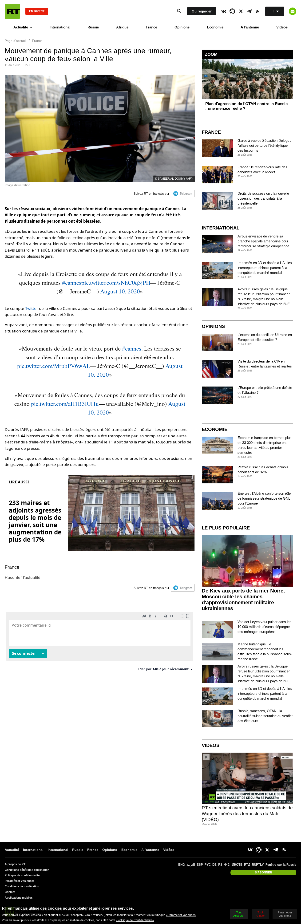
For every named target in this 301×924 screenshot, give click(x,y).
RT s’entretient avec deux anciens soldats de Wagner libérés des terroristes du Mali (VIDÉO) (247, 813)
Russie (93, 27)
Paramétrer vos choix (19, 881)
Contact (10, 892)
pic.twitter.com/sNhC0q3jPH (115, 282)
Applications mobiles (19, 897)
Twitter (31, 308)
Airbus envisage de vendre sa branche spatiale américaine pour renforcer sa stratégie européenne (263, 241)
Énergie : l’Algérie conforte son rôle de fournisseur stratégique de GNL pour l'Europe (264, 498)
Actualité (20, 27)
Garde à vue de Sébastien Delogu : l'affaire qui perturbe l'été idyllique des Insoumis (264, 145)
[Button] (292, 11)
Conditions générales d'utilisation (27, 870)
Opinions (182, 27)
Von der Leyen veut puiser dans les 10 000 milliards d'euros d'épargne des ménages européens (264, 627)
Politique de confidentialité (22, 875)
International (60, 27)
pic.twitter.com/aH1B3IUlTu (65, 403)
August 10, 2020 (120, 291)
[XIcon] (241, 11)
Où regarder (202, 11)
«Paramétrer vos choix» (181, 915)
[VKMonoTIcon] (224, 11)
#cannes (71, 282)
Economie (215, 27)
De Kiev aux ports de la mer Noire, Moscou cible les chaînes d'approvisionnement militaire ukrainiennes (243, 599)
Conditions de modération (22, 886)
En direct (36, 11)
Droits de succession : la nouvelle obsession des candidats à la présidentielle (263, 198)
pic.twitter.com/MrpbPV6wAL (53, 366)
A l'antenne (250, 27)
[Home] (12, 11)
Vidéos (282, 27)
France (151, 27)
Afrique (122, 27)
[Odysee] (232, 11)
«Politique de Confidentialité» (135, 920)
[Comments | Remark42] (100, 643)
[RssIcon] (257, 11)
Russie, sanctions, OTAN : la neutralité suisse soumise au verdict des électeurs (265, 716)
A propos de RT (15, 864)
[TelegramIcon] (249, 11)
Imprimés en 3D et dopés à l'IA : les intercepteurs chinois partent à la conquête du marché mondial (265, 268)
